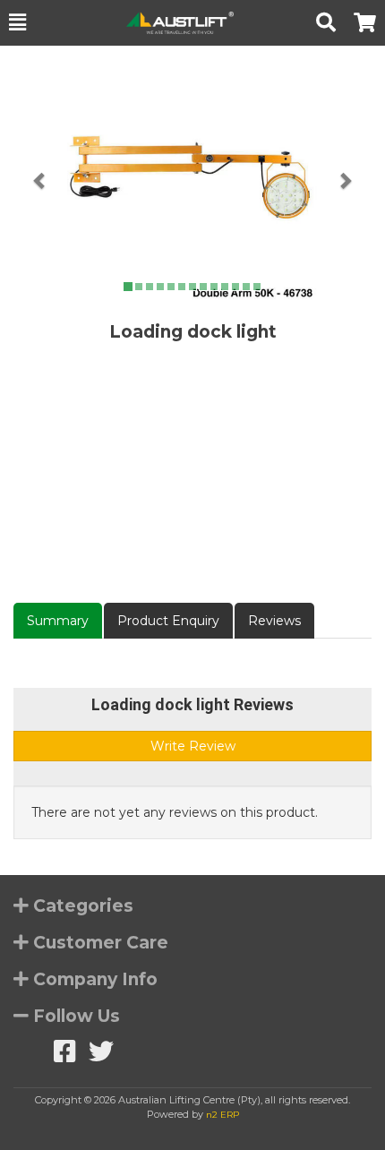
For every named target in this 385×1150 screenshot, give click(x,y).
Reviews (274, 621)
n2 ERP (222, 1114)
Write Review (192, 746)
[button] (17, 22)
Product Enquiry (168, 621)
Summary (58, 621)
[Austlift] (171, 23)
